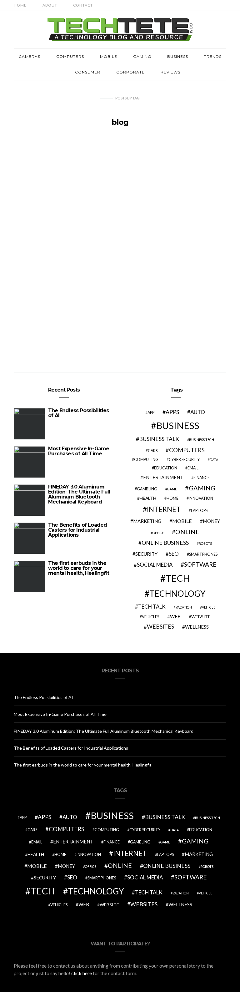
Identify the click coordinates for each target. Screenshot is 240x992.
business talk (159, 439)
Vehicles (150, 617)
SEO (174, 553)
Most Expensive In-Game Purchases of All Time (78, 451)
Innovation (201, 498)
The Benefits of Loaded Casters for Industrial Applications (77, 530)
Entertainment (163, 477)
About (49, 5)
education (165, 468)
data (214, 460)
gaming (202, 488)
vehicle (208, 607)
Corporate (130, 72)
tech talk (152, 606)
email (193, 468)
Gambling (147, 489)
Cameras (29, 56)
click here (81, 973)
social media (154, 564)
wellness (197, 627)
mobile (182, 521)
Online (187, 531)
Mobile (108, 56)
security (146, 554)
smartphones (203, 554)
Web (175, 616)
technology (177, 594)
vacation (184, 607)
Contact (83, 5)
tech (178, 578)
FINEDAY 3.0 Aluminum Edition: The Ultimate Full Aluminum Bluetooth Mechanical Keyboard (79, 494)
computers (187, 450)
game (172, 489)
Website (201, 616)
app (151, 412)
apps (172, 412)
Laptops (199, 510)
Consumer (87, 72)
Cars (153, 450)
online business (165, 542)
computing (146, 459)
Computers (70, 56)
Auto (197, 412)
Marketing (147, 521)
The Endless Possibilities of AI (78, 412)
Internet (164, 509)
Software (200, 564)
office (158, 533)
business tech (201, 440)
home (172, 498)
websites (160, 626)
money (211, 521)
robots (205, 543)
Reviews (170, 72)
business (177, 425)
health (148, 498)
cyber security (184, 459)
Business (177, 56)
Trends (213, 56)
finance (201, 477)
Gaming (142, 56)
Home (20, 5)
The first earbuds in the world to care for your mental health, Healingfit (78, 568)
